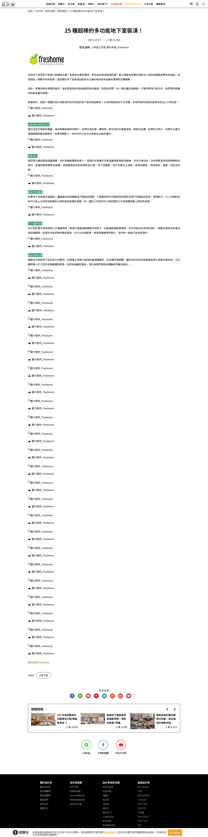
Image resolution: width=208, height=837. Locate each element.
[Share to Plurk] (112, 696)
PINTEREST (143, 816)
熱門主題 (107, 820)
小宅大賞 (148, 3)
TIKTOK (141, 808)
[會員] (197, 4)
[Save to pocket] (88, 696)
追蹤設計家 (143, 782)
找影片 (91, 3)
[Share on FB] (72, 696)
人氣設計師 (116, 3)
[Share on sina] (120, 696)
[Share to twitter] (104, 696)
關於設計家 (46, 782)
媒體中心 (44, 808)
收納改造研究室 (77, 799)
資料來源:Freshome (38, 662)
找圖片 (61, 3)
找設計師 (50, 3)
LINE (139, 791)
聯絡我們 (44, 799)
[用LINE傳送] (80, 696)
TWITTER (142, 820)
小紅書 (140, 812)
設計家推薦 (76, 782)
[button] (167, 709)
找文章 (71, 3)
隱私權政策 (109, 832)
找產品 (81, 3)
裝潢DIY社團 (76, 803)
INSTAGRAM (143, 795)
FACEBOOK (143, 786)
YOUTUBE (142, 803)
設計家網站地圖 (111, 782)
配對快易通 (75, 791)
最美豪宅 (160, 3)
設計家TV (102, 3)
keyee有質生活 (77, 795)
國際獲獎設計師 (133, 3)
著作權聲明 (45, 791)
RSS (139, 825)
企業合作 (44, 803)
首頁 (30, 11)
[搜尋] (203, 4)
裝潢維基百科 (109, 825)
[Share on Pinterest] (96, 696)
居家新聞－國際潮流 (56, 11)
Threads (141, 799)
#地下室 (43, 675)
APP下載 (74, 786)
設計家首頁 (108, 786)
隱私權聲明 (45, 795)
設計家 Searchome (8, 5)
